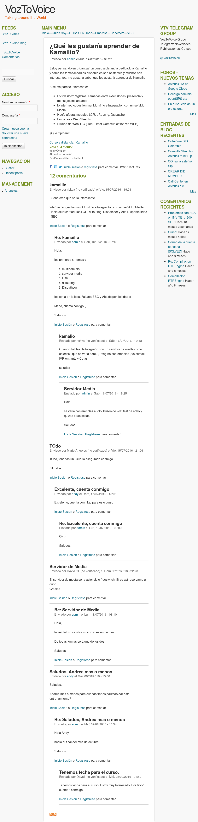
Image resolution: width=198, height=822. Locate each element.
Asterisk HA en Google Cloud (178, 86)
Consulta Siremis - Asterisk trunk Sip (180, 153)
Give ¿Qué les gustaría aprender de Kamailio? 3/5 (57, 150)
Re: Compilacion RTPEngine (179, 263)
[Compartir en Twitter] (60, 167)
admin (71, 59)
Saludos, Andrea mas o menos (81, 671)
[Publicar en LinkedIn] (55, 167)
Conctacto (117, 33)
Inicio (45, 33)
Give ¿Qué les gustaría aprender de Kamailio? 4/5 (61, 150)
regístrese (90, 167)
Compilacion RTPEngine (176, 278)
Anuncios (11, 190)
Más (193, 114)
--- (50, 33)
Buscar (9, 168)
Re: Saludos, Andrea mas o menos (89, 719)
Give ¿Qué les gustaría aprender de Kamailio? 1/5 (51, 150)
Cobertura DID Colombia (178, 143)
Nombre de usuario (16, 102)
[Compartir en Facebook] (51, 167)
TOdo (55, 446)
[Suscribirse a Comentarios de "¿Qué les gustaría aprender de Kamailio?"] (51, 814)
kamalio (67, 336)
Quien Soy (59, 33)
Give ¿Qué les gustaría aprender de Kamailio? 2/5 (54, 150)
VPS (130, 33)
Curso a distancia (61, 142)
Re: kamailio (66, 237)
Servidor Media (79, 388)
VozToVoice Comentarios (11, 54)
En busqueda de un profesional (181, 106)
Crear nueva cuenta (15, 128)
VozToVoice (30, 8)
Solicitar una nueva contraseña (15, 135)
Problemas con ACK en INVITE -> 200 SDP (182, 217)
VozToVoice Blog (14, 43)
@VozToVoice (170, 58)
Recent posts (14, 173)
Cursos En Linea (80, 33)
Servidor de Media (68, 566)
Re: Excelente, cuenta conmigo (90, 523)
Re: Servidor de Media (76, 610)
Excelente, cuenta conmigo (81, 489)
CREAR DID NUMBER (176, 173)
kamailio (58, 185)
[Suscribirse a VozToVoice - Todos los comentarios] (54, 814)
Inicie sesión (72, 167)
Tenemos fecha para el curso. (89, 772)
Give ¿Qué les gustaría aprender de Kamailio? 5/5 (64, 150)
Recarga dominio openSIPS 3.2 (180, 96)
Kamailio (82, 142)
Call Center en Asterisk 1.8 (178, 183)
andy (75, 494)
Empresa (101, 33)
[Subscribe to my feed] (2, 43)
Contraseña (11, 115)
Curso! (172, 232)
